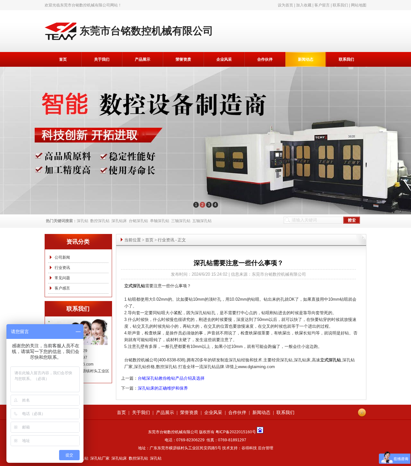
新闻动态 (305, 59)
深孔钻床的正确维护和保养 (163, 388)
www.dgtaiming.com (256, 366)
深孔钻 (82, 221)
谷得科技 (249, 448)
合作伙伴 (265, 59)
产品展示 (142, 59)
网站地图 (358, 5)
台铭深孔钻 (138, 221)
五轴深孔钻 (202, 221)
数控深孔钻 (99, 221)
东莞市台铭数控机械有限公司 (85, 5)
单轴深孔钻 (159, 221)
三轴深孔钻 (180, 221)
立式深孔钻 (330, 360)
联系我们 (340, 5)
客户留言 (322, 5)
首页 (63, 59)
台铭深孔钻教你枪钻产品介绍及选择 (171, 378)
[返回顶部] (361, 412)
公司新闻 (62, 257)
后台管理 (265, 448)
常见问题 (62, 278)
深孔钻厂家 (99, 458)
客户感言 (62, 288)
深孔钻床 (119, 221)
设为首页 (285, 5)
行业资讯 (62, 267)
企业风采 (224, 59)
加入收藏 (303, 5)
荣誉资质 (183, 59)
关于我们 (101, 59)
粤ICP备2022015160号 (235, 432)
